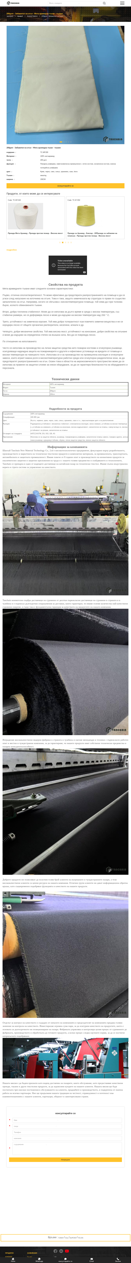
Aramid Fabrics (32, 16)
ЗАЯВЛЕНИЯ (32, 1253)
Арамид (20, 16)
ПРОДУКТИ (9, 1253)
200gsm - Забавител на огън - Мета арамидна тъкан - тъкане (54, 16)
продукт (10, 16)
